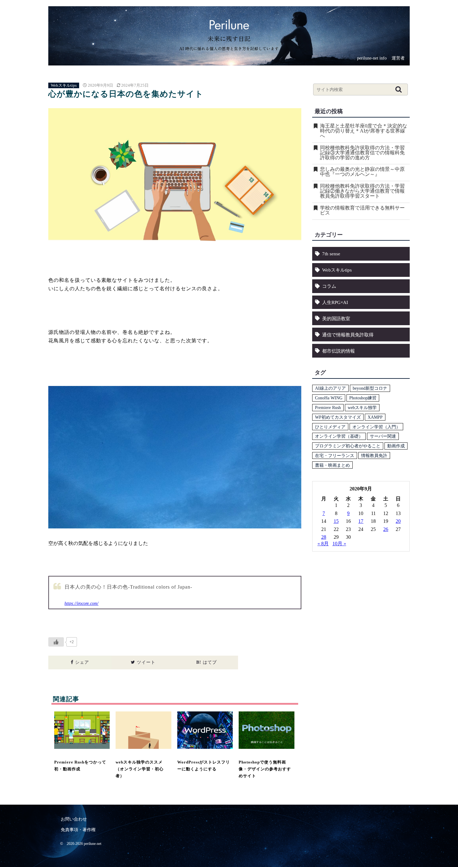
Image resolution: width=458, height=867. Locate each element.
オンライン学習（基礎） (339, 436)
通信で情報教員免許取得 (348, 334)
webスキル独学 (362, 407)
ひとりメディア (330, 426)
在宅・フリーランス (334, 455)
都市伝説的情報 (338, 351)
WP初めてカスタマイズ (338, 417)
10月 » (339, 543)
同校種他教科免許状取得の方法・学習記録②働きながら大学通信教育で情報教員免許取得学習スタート (362, 191)
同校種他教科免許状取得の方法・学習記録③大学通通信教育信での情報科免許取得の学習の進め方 (362, 152)
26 (385, 529)
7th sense (331, 253)
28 (323, 537)
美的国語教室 (336, 318)
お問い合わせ (74, 819)
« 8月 (323, 543)
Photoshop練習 (362, 397)
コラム (329, 286)
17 (360, 521)
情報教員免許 (374, 455)
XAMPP (375, 417)
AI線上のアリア (330, 388)
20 (398, 521)
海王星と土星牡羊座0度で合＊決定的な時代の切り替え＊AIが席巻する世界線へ (363, 130)
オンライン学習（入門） (376, 426)
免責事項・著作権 (78, 829)
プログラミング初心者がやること (347, 445)
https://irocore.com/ (81, 603)
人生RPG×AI (335, 302)
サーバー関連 (383, 436)
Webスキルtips (64, 85)
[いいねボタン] (56, 642)
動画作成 (396, 445)
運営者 (398, 58)
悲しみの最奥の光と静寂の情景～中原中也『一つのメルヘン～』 (362, 172)
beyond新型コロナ (370, 388)
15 (336, 521)
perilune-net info (372, 58)
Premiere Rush (328, 407)
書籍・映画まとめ (332, 465)
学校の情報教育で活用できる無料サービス (362, 210)
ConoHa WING (328, 397)
